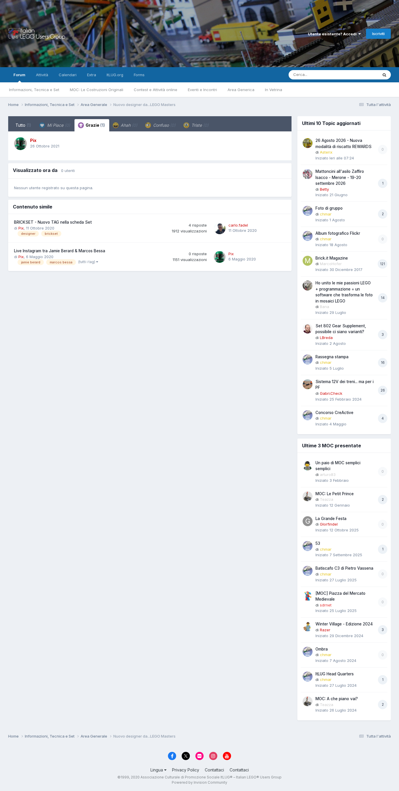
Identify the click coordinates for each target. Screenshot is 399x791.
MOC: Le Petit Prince (334, 493)
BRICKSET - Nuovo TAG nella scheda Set (53, 222)
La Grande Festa (330, 518)
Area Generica (241, 89)
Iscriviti (378, 33)
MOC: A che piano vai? (336, 698)
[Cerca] (384, 74)
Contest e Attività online (155, 89)
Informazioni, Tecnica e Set (34, 89)
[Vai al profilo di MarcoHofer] (308, 261)
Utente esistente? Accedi (333, 34)
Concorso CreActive (334, 412)
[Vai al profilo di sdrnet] (308, 596)
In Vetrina (273, 89)
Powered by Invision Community (199, 782)
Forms (139, 74)
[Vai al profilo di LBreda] (308, 328)
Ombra (321, 649)
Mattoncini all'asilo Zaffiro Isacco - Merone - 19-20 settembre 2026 (339, 177)
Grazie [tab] (95, 125)
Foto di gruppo (329, 208)
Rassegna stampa (331, 356)
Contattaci (214, 769)
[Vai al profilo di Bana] (308, 286)
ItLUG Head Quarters (334, 674)
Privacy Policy (185, 769)
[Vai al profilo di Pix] (20, 143)
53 (317, 543)
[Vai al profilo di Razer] (308, 627)
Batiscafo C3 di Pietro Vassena (344, 568)
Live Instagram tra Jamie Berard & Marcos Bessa (59, 250)
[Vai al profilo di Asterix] (308, 143)
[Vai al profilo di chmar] (308, 211)
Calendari (68, 74)
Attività (42, 74)
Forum (19, 74)
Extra (91, 74)
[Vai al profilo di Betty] (308, 174)
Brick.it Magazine (331, 258)
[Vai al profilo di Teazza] (308, 496)
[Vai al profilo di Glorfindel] (308, 521)
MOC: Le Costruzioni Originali (96, 89)
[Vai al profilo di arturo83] (308, 465)
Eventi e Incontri (202, 89)
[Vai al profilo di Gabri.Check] (308, 384)
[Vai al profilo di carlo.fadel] (219, 228)
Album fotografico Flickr (337, 233)
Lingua (157, 769)
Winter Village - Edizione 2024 (344, 624)
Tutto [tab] (23, 125)
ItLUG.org (115, 74)
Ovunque (362, 74)
